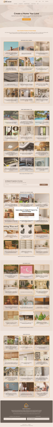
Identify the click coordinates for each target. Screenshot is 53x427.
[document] (26, 213)
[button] (37, 207)
